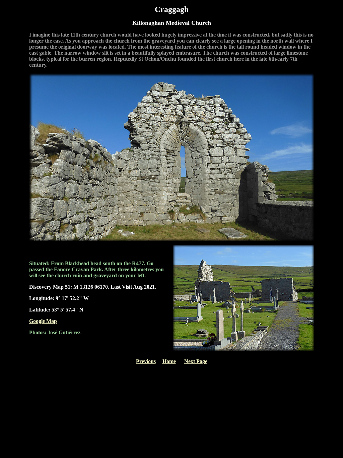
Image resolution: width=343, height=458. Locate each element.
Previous (146, 361)
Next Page (195, 361)
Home (169, 361)
